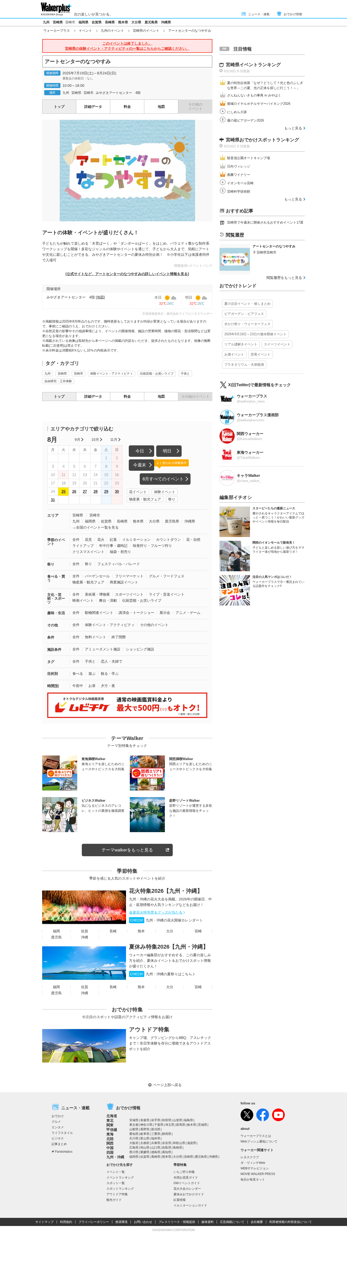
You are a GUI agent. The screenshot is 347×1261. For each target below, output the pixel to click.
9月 (77, 440)
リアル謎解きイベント (240, 344)
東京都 (133, 1125)
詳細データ (93, 107)
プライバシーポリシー (93, 1222)
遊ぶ (92, 673)
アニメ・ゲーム (188, 613)
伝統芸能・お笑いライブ (157, 373)
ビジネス (58, 1138)
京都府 (144, 1143)
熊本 (141, 931)
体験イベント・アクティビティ (111, 373)
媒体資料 (207, 1222)
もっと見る (293, 128)
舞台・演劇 (108, 600)
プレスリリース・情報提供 (177, 1222)
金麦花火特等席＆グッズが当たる (155, 912)
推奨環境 (121, 1222)
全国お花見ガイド (186, 1177)
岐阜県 (144, 1134)
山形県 (177, 1120)
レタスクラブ (250, 1157)
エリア (53, 515)
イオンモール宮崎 (240, 183)
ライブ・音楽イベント (166, 594)
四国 (110, 1152)
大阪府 (133, 1143)
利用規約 (66, 1222)
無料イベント (95, 637)
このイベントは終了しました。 (127, 46)
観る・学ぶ (110, 673)
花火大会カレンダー (187, 1188)
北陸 (110, 1139)
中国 (110, 1148)
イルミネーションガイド (190, 1205)
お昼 (92, 686)
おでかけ (58, 1116)
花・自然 (193, 539)
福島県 (188, 1120)
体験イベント (164, 492)
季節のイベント (56, 542)
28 (95, 491)
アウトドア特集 (149, 1029)
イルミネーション (136, 539)
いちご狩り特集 (184, 1172)
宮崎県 (58, 22)
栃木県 (191, 1125)
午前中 (77, 686)
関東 (110, 1125)
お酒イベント (234, 354)
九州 (46, 22)
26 (74, 491)
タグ (50, 662)
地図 (161, 107)
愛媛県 (144, 1152)
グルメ (56, 1121)
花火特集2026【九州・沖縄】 (166, 891)
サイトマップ (44, 1222)
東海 (110, 1134)
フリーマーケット (129, 576)
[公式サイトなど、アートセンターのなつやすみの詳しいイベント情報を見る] (127, 274)
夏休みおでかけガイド (189, 1194)
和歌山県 (179, 1143)
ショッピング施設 (140, 649)
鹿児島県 (151, 22)
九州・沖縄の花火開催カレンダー (164, 920)
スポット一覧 (115, 1183)
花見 (88, 539)
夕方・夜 (108, 686)
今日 (139, 451)
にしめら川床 (237, 112)
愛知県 (133, 1134)
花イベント (138, 492)
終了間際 (119, 637)
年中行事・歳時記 (113, 546)
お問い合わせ (143, 1222)
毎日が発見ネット (253, 1179)
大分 (169, 931)
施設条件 (54, 649)
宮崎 (198, 931)
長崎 (113, 931)
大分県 (136, 22)
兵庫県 (155, 1143)
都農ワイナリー (238, 175)
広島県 (133, 1147)
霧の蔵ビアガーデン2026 (245, 120)
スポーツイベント (129, 594)
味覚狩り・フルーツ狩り (152, 546)
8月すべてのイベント (163, 479)
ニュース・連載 (259, 14)
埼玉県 (169, 1125)
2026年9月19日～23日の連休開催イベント (255, 334)
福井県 (155, 1138)
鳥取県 (166, 1147)
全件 (76, 539)
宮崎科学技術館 (238, 191)
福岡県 (83, 22)
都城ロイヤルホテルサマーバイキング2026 (258, 104)
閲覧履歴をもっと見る (284, 277)
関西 (110, 1143)
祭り (171, 499)
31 (53, 500)
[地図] (100, 297)
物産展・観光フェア (145, 499)
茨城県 (202, 1125)
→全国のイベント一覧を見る (95, 527)
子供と (185, 373)
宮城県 (133, 1120)
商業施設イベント (124, 582)
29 (106, 491)
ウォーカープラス (56, 30)
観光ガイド (114, 1200)
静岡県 (166, 1134)
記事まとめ (59, 1144)
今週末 (139, 465)
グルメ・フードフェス (166, 576)
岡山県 (144, 1147)
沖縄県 (166, 22)
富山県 (144, 1138)
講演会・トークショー (136, 613)
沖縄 (84, 937)
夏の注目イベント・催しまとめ (247, 304)
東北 (110, 1120)
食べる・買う (56, 578)
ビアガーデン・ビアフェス (244, 314)
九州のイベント (112, 30)
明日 (167, 451)
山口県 (155, 1147)
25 (63, 491)
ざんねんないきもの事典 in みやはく (254, 95)
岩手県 (155, 1120)
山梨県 (133, 1129)
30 (117, 491)
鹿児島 (56, 937)
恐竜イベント (261, 354)
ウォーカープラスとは (256, 1136)
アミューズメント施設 (102, 649)
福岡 (56, 931)
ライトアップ (83, 546)
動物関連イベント (99, 613)
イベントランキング (120, 1177)
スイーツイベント (277, 344)
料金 (127, 107)
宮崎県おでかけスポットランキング (262, 139)
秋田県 (166, 1120)
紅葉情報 (180, 1200)
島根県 (177, 1147)
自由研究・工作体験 (58, 381)
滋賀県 (191, 1143)
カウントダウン (168, 539)
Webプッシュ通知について (259, 1141)
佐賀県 (97, 22)
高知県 (166, 1152)
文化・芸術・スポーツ (56, 598)
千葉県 (158, 1125)
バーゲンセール (97, 576)
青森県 (144, 1120)
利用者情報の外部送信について (290, 1222)
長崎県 (110, 22)
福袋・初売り (120, 552)
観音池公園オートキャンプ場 (248, 158)
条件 (50, 637)
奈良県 (166, 1143)
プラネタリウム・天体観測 (244, 364)
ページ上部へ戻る (167, 1085)
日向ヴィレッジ (238, 166)
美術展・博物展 (97, 594)
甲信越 (111, 1130)
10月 (95, 440)
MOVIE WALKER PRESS (258, 1174)
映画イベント (83, 600)
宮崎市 (70, 22)
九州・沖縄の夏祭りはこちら (161, 974)
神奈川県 (146, 1125)
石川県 (133, 1138)
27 (85, 491)
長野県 (144, 1129)
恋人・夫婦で (111, 661)
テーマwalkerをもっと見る (127, 850)
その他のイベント (154, 625)
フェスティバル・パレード (118, 564)
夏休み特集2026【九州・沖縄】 (169, 947)
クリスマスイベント (88, 552)
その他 (52, 625)
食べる (77, 673)
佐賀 (84, 931)
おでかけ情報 (293, 14)
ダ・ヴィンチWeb (253, 1163)
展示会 (165, 613)
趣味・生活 (56, 613)
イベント (85, 30)
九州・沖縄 (115, 1157)
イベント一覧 (115, 1172)
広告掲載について (232, 1222)
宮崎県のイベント (146, 30)
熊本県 (123, 22)
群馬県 (180, 1125)
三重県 (155, 1134)
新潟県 (155, 1129)
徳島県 (155, 1152)
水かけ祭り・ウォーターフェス (247, 324)
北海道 (111, 1116)
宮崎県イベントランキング (253, 64)
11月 (113, 440)
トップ (59, 107)
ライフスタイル (62, 1133)
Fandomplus (63, 1151)
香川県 (133, 1152)
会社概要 (257, 1222)
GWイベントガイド (187, 1183)
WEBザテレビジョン (255, 1168)
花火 (100, 539)
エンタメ (58, 1127)
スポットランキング (120, 1188)
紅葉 (113, 539)
